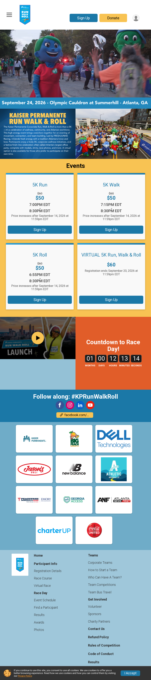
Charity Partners (99, 621)
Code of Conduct (101, 654)
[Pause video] (9, 88)
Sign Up (83, 18)
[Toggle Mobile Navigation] (9, 15)
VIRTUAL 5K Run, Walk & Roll (111, 254)
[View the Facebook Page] (60, 405)
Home (38, 555)
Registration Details (48, 571)
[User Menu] (136, 18)
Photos (39, 630)
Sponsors (94, 614)
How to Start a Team (102, 570)
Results (39, 615)
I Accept (130, 673)
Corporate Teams (100, 563)
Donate (113, 18)
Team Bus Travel (99, 592)
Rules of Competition (104, 645)
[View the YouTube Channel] (90, 405)
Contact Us (96, 629)
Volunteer (95, 606)
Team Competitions (102, 585)
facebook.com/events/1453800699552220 (78, 415)
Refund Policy (98, 637)
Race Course (43, 578)
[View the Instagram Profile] (70, 405)
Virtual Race (42, 586)
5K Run (39, 184)
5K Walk (111, 184)
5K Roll (40, 254)
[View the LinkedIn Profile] (80, 405)
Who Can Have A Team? (105, 577)
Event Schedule (45, 600)
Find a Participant (46, 607)
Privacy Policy (25, 675)
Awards (39, 622)
